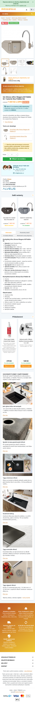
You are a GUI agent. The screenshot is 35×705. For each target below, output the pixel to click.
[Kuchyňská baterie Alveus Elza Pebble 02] (5, 137)
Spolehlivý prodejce (8, 657)
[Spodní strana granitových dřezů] (17, 429)
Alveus (9, 179)
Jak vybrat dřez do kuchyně (12, 406)
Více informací (9, 122)
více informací (28, 671)
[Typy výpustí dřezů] (17, 572)
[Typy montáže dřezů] (17, 536)
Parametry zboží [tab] (24, 232)
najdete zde (22, 5)
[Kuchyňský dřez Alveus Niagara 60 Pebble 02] (5, 130)
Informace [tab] (8, 232)
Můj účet (4, 663)
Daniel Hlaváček (19, 692)
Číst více (5, 415)
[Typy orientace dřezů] (17, 465)
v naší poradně (26, 597)
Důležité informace (8, 660)
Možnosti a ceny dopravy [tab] (24, 235)
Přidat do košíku (17, 159)
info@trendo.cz (19, 173)
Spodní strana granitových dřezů (14, 442)
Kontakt (4, 666)
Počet (4, 154)
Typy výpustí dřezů (9, 585)
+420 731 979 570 (20, 169)
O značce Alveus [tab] (8, 235)
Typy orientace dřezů (10, 478)
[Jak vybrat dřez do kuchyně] (17, 393)
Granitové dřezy (8, 514)
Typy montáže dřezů (10, 549)
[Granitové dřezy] (17, 500)
